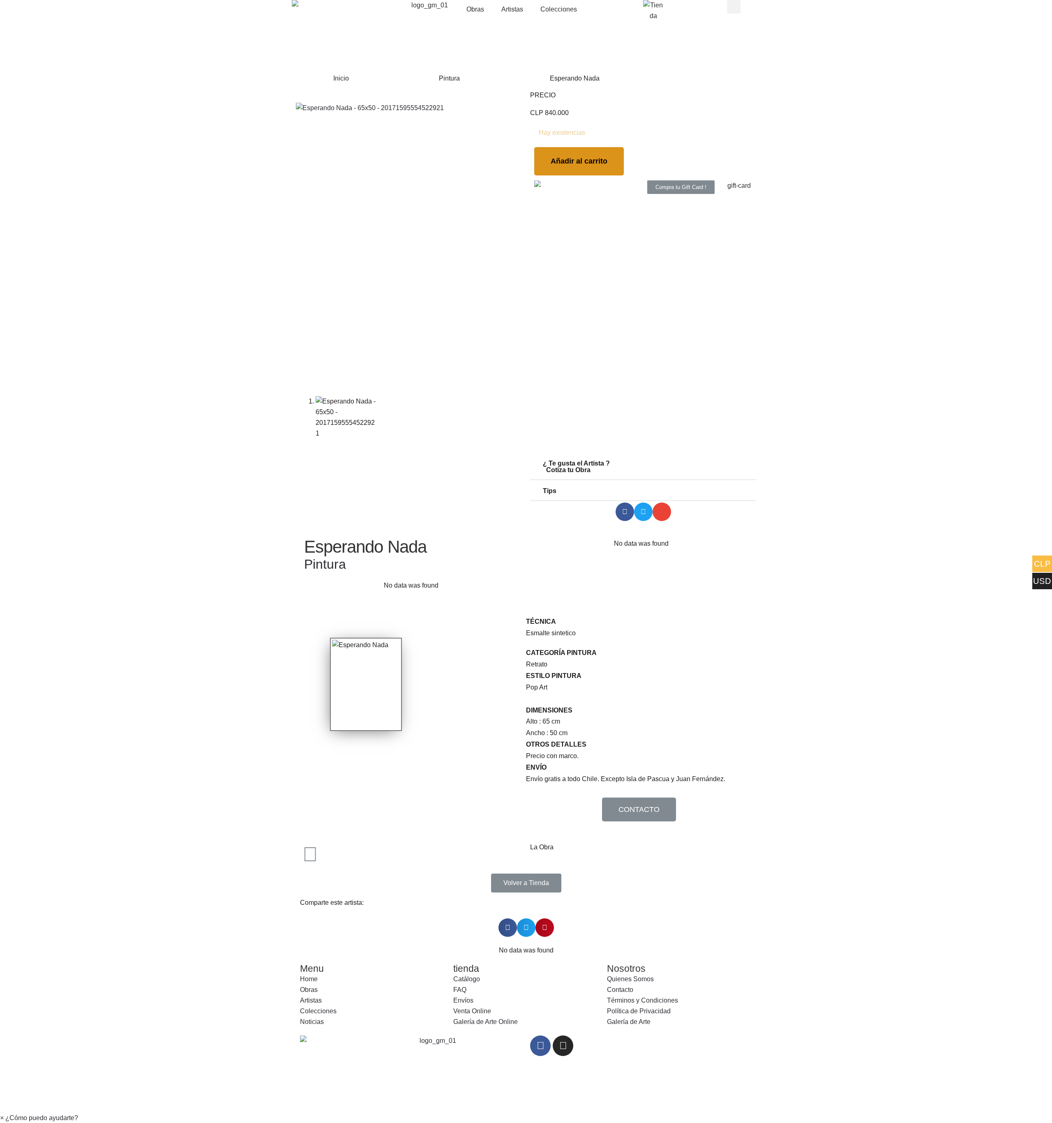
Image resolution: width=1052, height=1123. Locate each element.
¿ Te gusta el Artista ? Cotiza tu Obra (573, 466)
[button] (681, 187)
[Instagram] (563, 1045)
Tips (549, 490)
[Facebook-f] (540, 1045)
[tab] (643, 467)
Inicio (341, 78)
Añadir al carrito (579, 161)
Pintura (449, 78)
